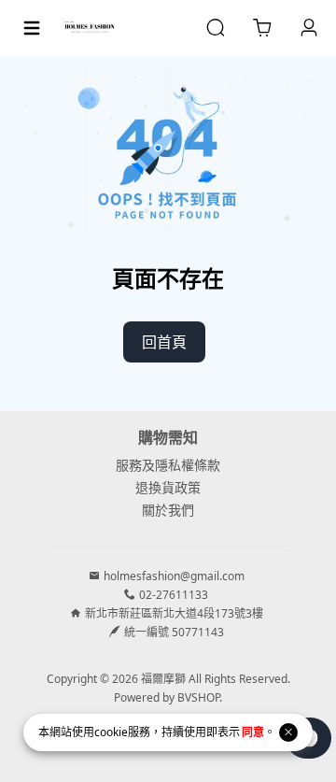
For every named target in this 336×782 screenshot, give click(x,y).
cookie (111, 732)
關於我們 (168, 510)
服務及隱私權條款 (168, 465)
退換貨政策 (168, 487)
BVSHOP (198, 697)
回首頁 (164, 342)
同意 (253, 732)
